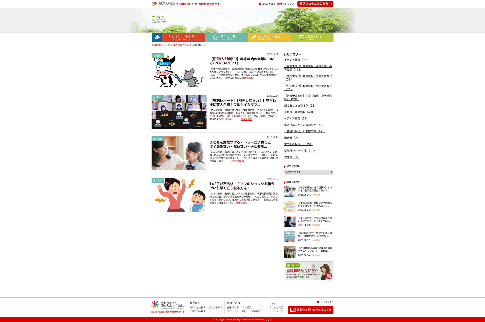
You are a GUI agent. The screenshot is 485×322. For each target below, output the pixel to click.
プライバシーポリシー (238, 311)
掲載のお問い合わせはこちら (307, 315)
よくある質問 (268, 4)
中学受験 (316, 240)
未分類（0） (291, 137)
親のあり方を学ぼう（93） (300, 105)
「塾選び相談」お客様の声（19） (304, 131)
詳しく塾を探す (198, 307)
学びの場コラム (181, 45)
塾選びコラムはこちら (315, 4)
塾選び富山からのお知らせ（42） (304, 125)
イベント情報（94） (296, 59)
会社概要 (246, 307)
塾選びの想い (234, 307)
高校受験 (316, 225)
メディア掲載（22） (296, 118)
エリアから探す (198, 311)
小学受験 (316, 195)
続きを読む (247, 77)
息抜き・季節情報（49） (299, 112)
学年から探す (215, 307)
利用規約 (255, 311)
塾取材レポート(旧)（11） (300, 150)
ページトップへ (326, 302)
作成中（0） (291, 157)
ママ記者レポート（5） (298, 144)
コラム (272, 304)
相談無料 (308, 270)
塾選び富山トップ (161, 45)
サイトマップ (287, 4)
